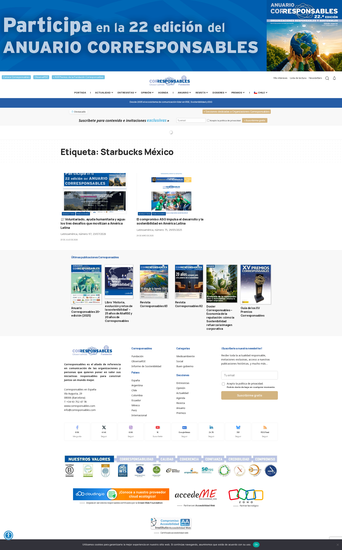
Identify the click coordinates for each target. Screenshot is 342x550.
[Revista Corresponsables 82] (189, 281)
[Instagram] (131, 432)
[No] (337, 544)
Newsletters (315, 78)
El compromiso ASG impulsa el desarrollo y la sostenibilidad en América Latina (170, 221)
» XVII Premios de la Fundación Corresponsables (78, 77)
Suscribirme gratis (249, 395)
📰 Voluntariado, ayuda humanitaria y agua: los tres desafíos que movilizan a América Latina (93, 223)
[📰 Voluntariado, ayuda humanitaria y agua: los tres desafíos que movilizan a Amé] (95, 193)
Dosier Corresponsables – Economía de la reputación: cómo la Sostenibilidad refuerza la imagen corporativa (220, 317)
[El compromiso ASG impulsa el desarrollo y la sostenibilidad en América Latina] (171, 193)
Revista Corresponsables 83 (153, 304)
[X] (104, 432)
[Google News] (185, 432)
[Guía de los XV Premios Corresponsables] (256, 284)
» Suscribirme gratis (254, 120)
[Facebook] (77, 432)
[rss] (265, 432)
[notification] (334, 78)
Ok (256, 544)
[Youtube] (158, 432)
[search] (327, 78)
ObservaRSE (41, 77)
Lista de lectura (298, 78)
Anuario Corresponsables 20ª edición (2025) (85, 311)
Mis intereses (280, 78)
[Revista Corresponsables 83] (154, 281)
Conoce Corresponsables (16, 77)
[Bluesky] (238, 432)
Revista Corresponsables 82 (189, 304)
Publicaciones (83, 214)
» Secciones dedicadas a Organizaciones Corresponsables (237, 112)
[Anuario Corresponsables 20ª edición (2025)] (86, 284)
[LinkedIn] (211, 432)
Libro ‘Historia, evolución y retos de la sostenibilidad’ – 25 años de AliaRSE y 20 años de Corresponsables (118, 311)
